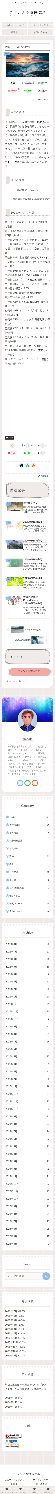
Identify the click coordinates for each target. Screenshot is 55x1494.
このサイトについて (14, 1479)
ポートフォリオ (40, 1479)
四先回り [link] (37, 284)
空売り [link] (38, 248)
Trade (10, 437)
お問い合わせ (40, 1484)
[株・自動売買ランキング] (13, 1435)
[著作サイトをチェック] (21, 465)
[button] (42, 91)
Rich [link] (42, 257)
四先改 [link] (33, 279)
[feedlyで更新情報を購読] (27, 465)
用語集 (14, 1484)
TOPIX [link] (40, 122)
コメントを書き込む (29, 671)
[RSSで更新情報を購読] (33, 465)
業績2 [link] (45, 359)
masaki (27, 739)
